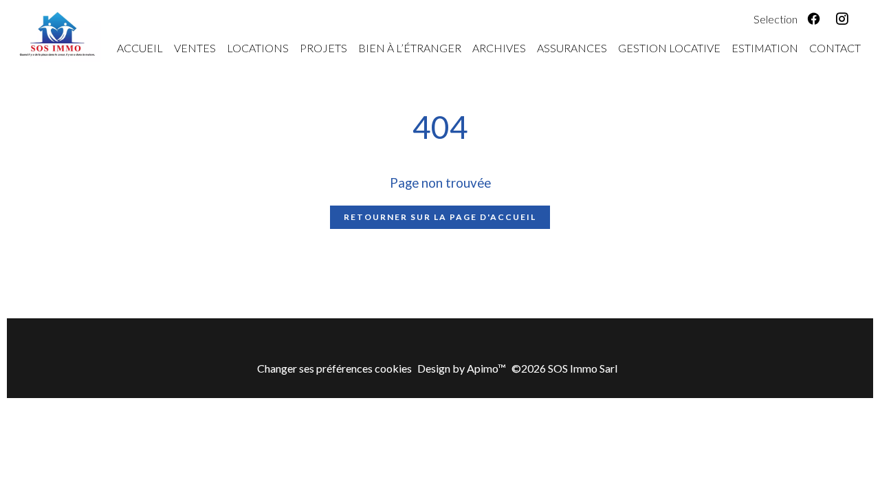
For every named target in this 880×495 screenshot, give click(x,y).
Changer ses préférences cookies (334, 368)
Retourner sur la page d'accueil (440, 217)
